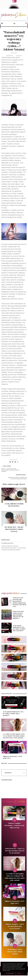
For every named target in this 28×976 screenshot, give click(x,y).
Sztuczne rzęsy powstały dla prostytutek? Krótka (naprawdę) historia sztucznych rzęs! (19, 602)
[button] (14, 23)
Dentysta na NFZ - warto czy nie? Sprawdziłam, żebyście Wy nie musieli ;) (19, 615)
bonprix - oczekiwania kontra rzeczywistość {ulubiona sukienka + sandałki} (10, 470)
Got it (19, 973)
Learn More (10, 973)
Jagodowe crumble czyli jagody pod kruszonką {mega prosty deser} (17, 478)
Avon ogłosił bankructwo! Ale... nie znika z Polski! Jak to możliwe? (19, 628)
